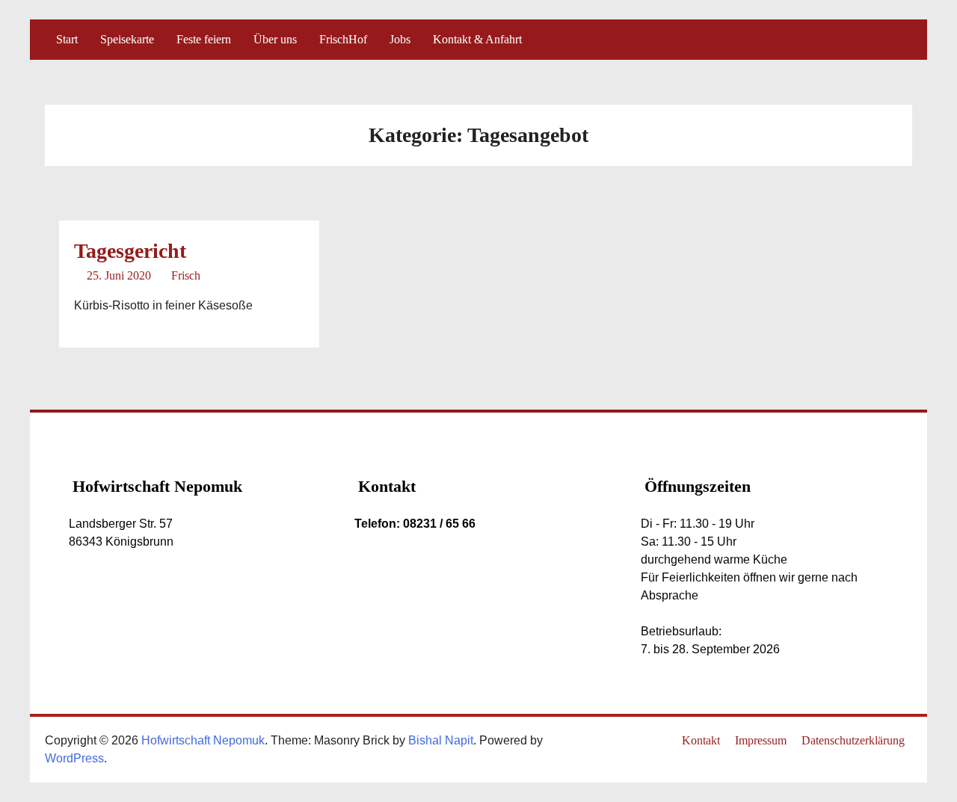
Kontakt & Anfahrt (477, 39)
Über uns (275, 39)
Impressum (761, 740)
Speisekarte (127, 39)
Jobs (400, 39)
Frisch (185, 275)
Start (67, 39)
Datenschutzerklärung (853, 740)
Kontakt (701, 740)
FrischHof (343, 39)
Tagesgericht (130, 250)
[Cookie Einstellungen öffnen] (33, 783)
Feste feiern (203, 39)
